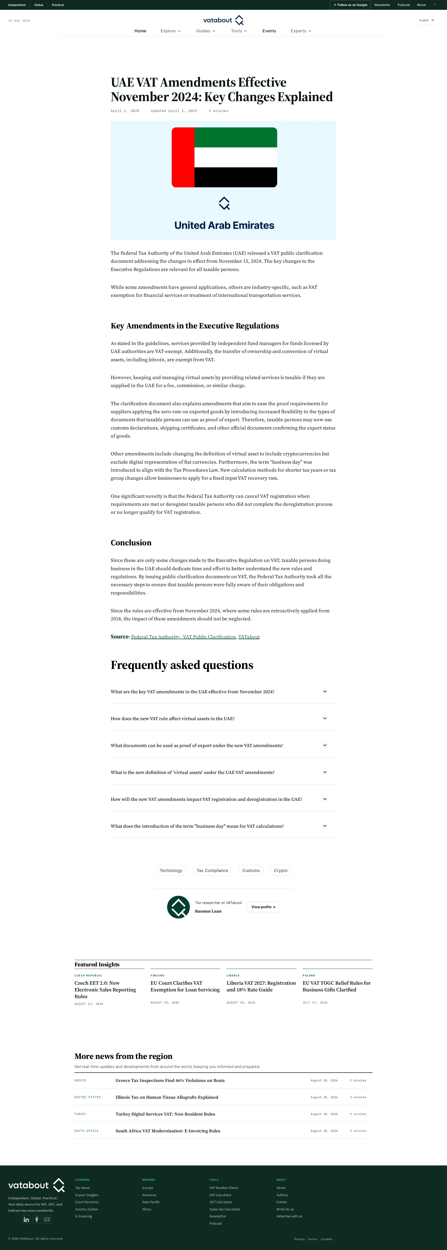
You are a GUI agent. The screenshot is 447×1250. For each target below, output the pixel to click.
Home (140, 30)
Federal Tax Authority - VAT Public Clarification (183, 636)
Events (269, 30)
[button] (350, 5)
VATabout (249, 636)
